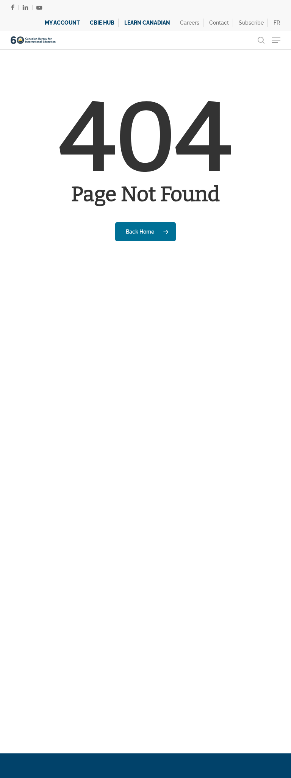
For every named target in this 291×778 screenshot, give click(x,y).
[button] (276, 40)
